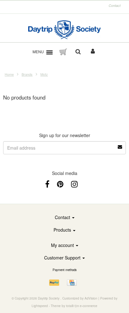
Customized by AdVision (79, 298)
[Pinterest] (60, 183)
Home (9, 74)
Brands (27, 74)
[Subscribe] (120, 144)
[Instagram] (74, 183)
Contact (115, 5)
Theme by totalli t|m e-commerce (74, 306)
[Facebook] (47, 183)
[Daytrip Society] (64, 29)
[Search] (78, 52)
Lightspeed (40, 306)
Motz (44, 74)
